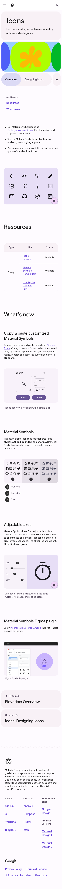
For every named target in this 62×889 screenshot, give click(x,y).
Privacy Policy (13, 869)
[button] (4, 5)
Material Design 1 (47, 833)
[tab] (11, 79)
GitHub (9, 806)
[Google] (11, 861)
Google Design (46, 811)
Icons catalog (27, 257)
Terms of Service (36, 869)
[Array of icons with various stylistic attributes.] (31, 186)
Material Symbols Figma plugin (29, 270)
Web (26, 830)
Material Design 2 (47, 845)
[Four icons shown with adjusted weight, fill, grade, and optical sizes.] (31, 572)
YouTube (10, 822)
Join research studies (18, 875)
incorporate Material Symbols (25, 627)
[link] (13, 103)
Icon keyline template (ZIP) (29, 285)
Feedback (41, 875)
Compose (29, 814)
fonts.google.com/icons (20, 130)
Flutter (27, 822)
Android (28, 806)
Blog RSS (10, 830)
